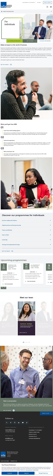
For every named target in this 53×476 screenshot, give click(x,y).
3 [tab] (26, 342)
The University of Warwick (28, 2)
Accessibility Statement (35, 430)
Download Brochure (15, 40)
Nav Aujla (6, 324)
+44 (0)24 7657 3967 (10, 440)
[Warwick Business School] (6, 5)
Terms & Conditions (34, 432)
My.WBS (39, 2)
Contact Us (14, 461)
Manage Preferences (43, 473)
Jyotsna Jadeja (26, 324)
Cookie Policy (35, 470)
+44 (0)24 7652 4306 (10, 431)
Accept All (9, 473)
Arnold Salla (43, 324)
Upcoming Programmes (45, 40)
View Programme (9, 284)
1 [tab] (23, 342)
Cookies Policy (33, 436)
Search (47, 6)
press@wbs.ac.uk (9, 438)
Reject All (26, 473)
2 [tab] (25, 342)
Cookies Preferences (34, 438)
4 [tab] (28, 342)
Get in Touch (30, 40)
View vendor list (29, 470)
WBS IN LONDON (47, 2)
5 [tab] (29, 342)
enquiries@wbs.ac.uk (10, 430)
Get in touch (6, 251)
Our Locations (5, 461)
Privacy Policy (33, 434)
